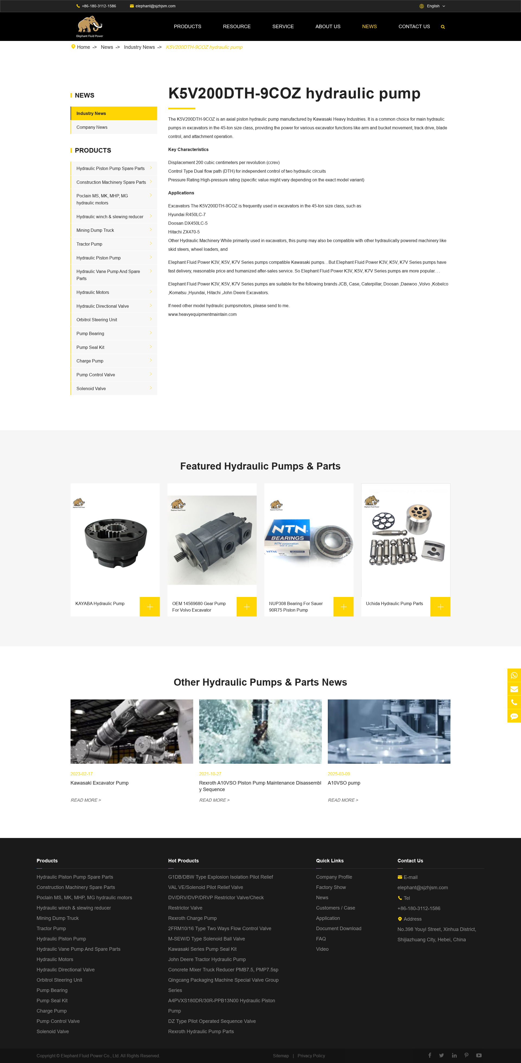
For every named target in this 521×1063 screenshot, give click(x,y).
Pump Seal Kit (90, 347)
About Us (328, 26)
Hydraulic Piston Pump (99, 257)
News (369, 26)
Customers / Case (335, 908)
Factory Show (331, 887)
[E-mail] (514, 688)
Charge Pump (90, 360)
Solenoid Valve (91, 388)
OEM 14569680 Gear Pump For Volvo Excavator (211, 606)
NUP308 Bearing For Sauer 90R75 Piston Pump (308, 606)
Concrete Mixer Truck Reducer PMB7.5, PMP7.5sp (223, 969)
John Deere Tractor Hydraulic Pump (207, 959)
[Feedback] (514, 715)
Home (83, 47)
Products (187, 26)
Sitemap (281, 1055)
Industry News (139, 47)
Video (322, 949)
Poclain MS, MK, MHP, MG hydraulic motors (84, 897)
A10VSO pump (344, 783)
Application (328, 918)
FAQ (321, 939)
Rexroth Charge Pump (192, 918)
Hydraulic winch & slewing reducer (110, 216)
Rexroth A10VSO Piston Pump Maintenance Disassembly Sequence (260, 786)
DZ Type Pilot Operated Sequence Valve (212, 1021)
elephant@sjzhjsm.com (156, 6)
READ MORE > (86, 800)
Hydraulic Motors (93, 292)
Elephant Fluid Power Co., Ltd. (90, 1055)
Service (283, 26)
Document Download (338, 928)
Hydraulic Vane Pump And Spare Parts (78, 949)
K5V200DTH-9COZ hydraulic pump (204, 47)
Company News (92, 127)
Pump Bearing (90, 333)
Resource (237, 26)
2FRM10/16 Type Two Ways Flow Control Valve (219, 928)
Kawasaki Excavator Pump (100, 783)
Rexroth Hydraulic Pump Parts (201, 1031)
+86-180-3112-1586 (99, 6)
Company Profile (334, 877)
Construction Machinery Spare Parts (111, 182)
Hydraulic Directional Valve (103, 306)
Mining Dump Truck (95, 230)
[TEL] (514, 702)
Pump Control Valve (96, 374)
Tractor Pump (89, 244)
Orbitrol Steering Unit (97, 319)
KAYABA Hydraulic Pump (114, 606)
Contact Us (414, 26)
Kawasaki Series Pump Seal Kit (202, 949)
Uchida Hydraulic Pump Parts (405, 606)
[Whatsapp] (514, 675)
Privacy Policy (311, 1055)
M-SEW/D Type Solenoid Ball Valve (206, 939)
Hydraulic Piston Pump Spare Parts (111, 168)
